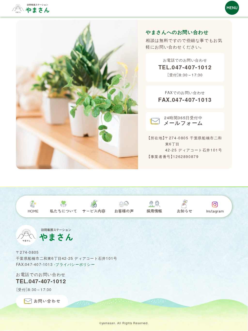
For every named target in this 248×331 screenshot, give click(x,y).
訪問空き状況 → (213, 5)
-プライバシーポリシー (74, 264)
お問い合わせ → (213, 10)
